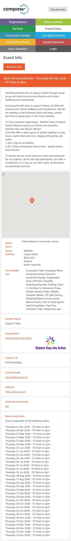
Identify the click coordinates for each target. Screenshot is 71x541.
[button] (32, 201)
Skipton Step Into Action (18, 338)
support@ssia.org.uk (16, 377)
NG (7, 406)
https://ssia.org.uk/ (15, 391)
